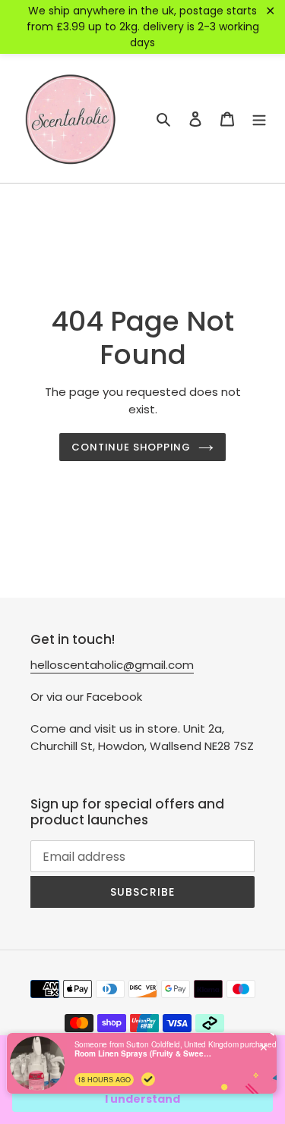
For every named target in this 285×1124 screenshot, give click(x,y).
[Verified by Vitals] (148, 1079)
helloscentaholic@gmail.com (112, 665)
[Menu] (259, 118)
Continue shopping (131, 447)
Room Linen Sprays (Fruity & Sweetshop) (142, 1053)
